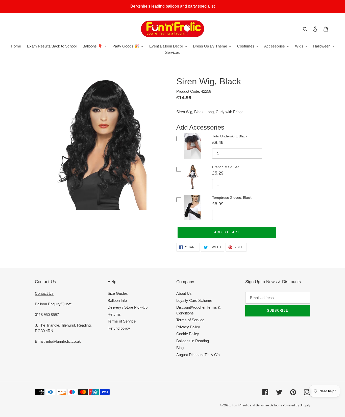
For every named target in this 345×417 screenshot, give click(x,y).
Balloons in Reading (192, 341)
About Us (184, 293)
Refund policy (119, 328)
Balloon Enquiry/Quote (53, 304)
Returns (114, 314)
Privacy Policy (188, 327)
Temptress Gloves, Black (232, 197)
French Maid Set (225, 167)
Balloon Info (117, 300)
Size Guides (118, 293)
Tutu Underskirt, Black (229, 136)
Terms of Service (122, 321)
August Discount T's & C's (198, 355)
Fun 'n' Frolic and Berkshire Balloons (257, 405)
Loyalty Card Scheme (194, 300)
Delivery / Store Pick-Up (127, 307)
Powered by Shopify (296, 405)
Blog (180, 348)
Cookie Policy (187, 334)
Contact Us (44, 293)
